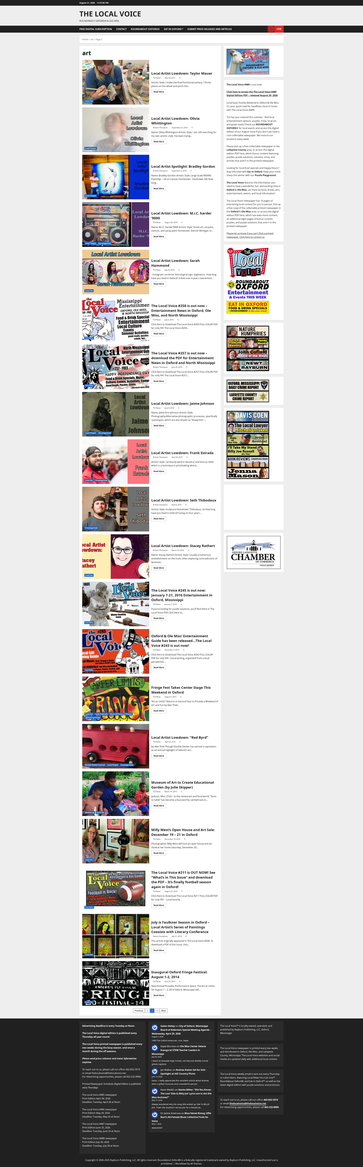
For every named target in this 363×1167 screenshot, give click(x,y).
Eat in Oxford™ (173, 29)
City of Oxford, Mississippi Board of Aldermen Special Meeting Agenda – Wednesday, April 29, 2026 (181, 1029)
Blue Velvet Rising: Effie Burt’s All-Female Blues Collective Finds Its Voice (181, 1117)
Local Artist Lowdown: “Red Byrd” (115, 746)
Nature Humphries (160, 936)
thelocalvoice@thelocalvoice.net (248, 1103)
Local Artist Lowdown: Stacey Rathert (115, 556)
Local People (90, 148)
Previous (139, 1010)
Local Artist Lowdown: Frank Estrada (115, 461)
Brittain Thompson (160, 127)
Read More (160, 91)
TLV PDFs (89, 338)
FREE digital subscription (95, 29)
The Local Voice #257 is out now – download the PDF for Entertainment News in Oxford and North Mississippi (115, 366)
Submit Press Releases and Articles (209, 29)
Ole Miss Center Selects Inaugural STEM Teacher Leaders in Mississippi (179, 1050)
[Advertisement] (254, 507)
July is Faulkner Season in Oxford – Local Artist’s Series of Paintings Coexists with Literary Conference (115, 936)
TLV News (157, 78)
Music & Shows (116, 714)
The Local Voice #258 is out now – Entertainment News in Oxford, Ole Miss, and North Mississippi (115, 319)
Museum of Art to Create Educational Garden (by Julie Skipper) (115, 793)
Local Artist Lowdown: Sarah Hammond (115, 272)
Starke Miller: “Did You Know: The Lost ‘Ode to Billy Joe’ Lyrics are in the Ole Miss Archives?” (181, 1093)
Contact (121, 29)
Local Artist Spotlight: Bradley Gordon (115, 177)
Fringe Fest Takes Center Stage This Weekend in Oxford (115, 699)
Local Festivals (101, 714)
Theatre (128, 714)
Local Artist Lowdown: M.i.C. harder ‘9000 (115, 224)
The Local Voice (110, 14)
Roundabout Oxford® (145, 29)
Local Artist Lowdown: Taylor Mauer (115, 82)
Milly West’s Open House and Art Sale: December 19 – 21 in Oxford (115, 841)
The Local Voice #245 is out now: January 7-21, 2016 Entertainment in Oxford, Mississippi (115, 604)
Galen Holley (168, 1026)
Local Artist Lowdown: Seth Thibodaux (115, 509)
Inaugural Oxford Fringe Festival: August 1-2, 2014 (115, 983)
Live (279, 29)
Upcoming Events (92, 717)
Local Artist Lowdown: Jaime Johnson (115, 414)
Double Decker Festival (95, 765)
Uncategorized (104, 243)
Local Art (89, 101)
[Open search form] (264, 29)
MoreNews (181, 1163)
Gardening (89, 812)
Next (163, 1010)
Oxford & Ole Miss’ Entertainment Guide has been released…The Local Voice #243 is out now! (115, 651)
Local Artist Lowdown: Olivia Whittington (115, 129)
